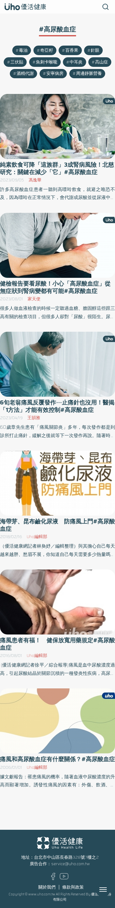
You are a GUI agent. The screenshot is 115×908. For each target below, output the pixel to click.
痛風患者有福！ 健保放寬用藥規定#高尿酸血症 (57, 644)
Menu (109, 889)
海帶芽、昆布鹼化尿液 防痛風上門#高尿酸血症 (57, 525)
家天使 (34, 299)
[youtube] (64, 878)
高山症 (101, 62)
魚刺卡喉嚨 (46, 62)
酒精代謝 (25, 73)
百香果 (71, 50)
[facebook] (53, 878)
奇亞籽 (46, 50)
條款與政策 (73, 887)
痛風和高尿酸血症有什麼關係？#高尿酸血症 (57, 759)
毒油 (23, 50)
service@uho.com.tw (70, 864)
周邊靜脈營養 (89, 73)
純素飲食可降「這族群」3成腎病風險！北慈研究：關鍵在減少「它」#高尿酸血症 (57, 168)
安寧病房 (54, 73)
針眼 (95, 50)
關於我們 (47, 887)
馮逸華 (35, 180)
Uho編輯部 (37, 536)
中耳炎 (76, 62)
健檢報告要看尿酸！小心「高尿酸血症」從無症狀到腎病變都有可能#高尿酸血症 (55, 287)
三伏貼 (16, 62)
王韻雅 (33, 418)
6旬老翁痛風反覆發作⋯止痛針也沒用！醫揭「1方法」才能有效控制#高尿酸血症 (57, 406)
